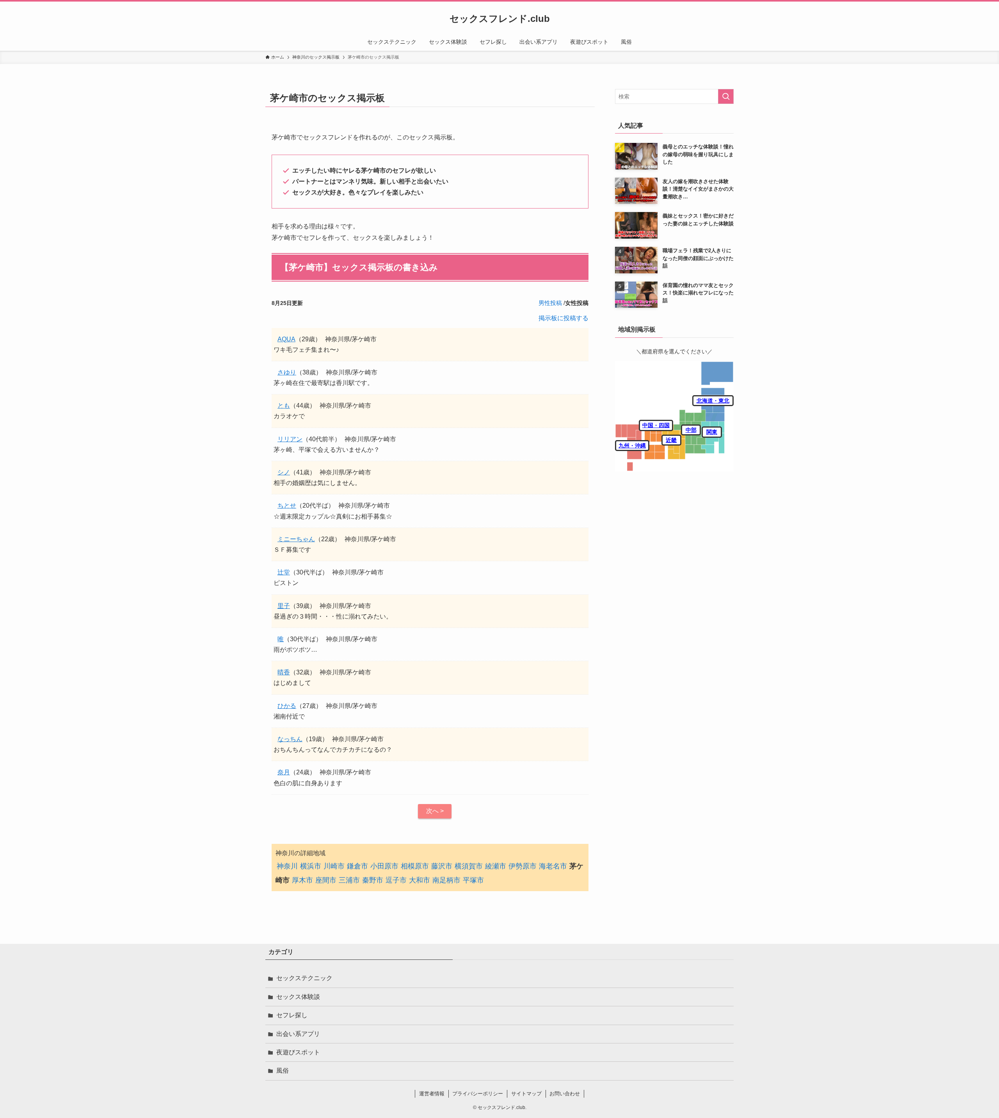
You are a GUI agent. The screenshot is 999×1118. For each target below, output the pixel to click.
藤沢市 (441, 866)
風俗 (282, 1070)
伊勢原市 (522, 866)
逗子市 (396, 880)
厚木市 (302, 880)
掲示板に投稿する (563, 318)
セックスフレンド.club (500, 18)
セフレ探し (292, 1015)
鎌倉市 (357, 866)
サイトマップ (526, 1094)
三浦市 (349, 880)
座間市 (325, 880)
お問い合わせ (564, 1094)
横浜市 (310, 866)
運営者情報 (431, 1094)
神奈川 (287, 866)
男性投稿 (550, 303)
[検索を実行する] (726, 96)
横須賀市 (469, 866)
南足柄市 (446, 880)
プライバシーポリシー (477, 1094)
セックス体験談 (298, 996)
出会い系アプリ (298, 1034)
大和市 (419, 880)
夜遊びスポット (298, 1052)
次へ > (435, 811)
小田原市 (384, 866)
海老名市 (553, 866)
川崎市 (334, 866)
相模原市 (415, 866)
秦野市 (372, 880)
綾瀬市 (495, 866)
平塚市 (473, 880)
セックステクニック (304, 978)
